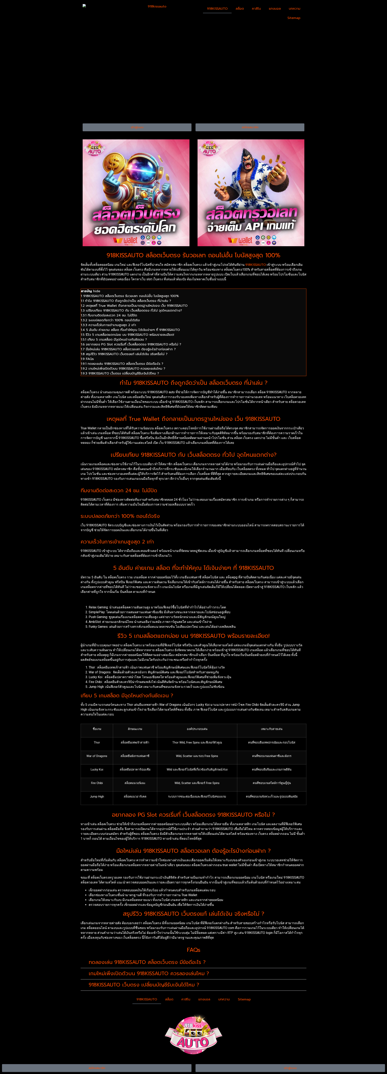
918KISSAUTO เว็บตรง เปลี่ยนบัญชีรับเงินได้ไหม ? (144, 985)
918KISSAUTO (217, 8)
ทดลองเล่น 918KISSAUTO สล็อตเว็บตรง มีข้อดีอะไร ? (147, 962)
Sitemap (293, 18)
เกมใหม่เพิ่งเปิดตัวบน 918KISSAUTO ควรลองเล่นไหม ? (149, 973)
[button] (193, 962)
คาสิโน (256, 8)
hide (96, 291)
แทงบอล (275, 8)
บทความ (294, 8)
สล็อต (240, 8)
